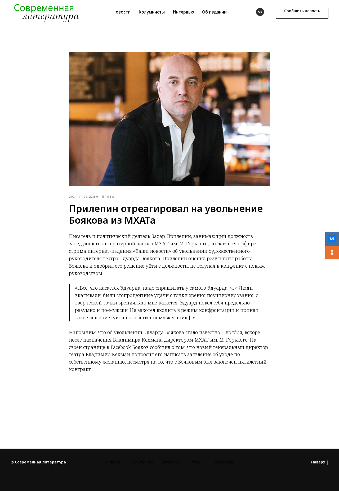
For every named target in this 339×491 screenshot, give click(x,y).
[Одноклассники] (332, 252)
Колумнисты (152, 12)
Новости (121, 12)
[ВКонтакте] (332, 239)
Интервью (183, 12)
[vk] (260, 12)
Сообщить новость (302, 10)
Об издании (214, 12)
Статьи (196, 462)
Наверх (318, 462)
